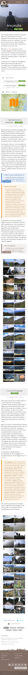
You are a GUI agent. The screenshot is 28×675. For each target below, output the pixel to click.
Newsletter (21, 668)
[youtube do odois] (9, 664)
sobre (2, 657)
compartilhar (10, 620)
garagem (17, 657)
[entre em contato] (25, 664)
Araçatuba (14, 25)
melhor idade (18, 655)
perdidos (9, 49)
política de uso (5, 659)
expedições (19, 2)
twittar (21, 620)
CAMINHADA (21, 627)
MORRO (15, 630)
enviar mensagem (15, 623)
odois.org (4, 673)
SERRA (20, 630)
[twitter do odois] (15, 664)
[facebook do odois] (12, 664)
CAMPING (8, 630)
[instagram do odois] (19, 664)
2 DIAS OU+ (13, 627)
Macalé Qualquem (19, 296)
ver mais (7, 181)
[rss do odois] (22, 664)
